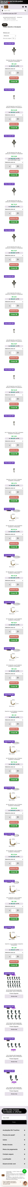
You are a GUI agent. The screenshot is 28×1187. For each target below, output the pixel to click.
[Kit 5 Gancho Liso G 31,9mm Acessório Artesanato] (14, 889)
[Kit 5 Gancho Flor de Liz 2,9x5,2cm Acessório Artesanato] (14, 284)
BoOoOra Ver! (14, 77)
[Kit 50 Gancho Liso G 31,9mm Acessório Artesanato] (14, 749)
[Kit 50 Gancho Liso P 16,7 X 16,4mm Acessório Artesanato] (14, 97)
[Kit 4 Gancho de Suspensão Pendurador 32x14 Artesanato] (14, 1046)
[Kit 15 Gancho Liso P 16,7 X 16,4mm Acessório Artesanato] (14, 377)
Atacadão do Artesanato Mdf (11, 20)
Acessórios (19, 17)
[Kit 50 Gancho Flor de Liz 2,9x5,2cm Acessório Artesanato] (14, 144)
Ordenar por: (6, 32)
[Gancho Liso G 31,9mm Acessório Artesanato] (14, 935)
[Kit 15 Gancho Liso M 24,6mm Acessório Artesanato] (14, 610)
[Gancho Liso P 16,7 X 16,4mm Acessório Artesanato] (14, 470)
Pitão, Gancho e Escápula (10, 18)
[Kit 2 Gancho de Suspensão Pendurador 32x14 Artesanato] (14, 1079)
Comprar (13, 81)
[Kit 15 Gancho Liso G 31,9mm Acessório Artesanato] (14, 842)
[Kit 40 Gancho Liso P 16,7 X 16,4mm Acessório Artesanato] (14, 331)
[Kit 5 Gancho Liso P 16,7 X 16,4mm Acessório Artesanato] (14, 423)
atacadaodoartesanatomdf (9, 17)
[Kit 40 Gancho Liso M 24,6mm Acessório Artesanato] (14, 563)
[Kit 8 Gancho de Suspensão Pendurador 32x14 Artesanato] (14, 1014)
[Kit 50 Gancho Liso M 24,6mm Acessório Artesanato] (14, 517)
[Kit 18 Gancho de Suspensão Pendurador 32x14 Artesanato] (14, 981)
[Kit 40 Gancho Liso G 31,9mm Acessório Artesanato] (14, 795)
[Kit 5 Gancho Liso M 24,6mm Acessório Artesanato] (14, 656)
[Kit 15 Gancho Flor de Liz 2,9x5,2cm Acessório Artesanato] (14, 238)
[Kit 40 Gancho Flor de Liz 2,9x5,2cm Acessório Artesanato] (14, 192)
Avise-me (14, 996)
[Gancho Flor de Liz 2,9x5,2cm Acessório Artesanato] (14, 51)
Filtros (4, 24)
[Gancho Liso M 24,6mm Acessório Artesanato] (14, 702)
